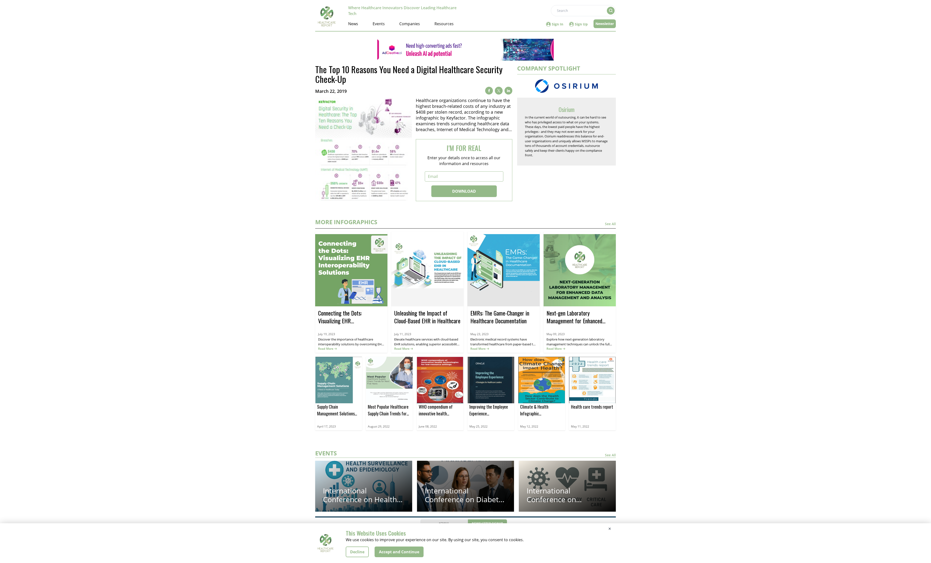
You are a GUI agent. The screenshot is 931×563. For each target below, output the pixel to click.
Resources (444, 23)
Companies (409, 23)
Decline (357, 552)
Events (379, 23)
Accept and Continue (399, 552)
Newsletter (604, 23)
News (353, 23)
